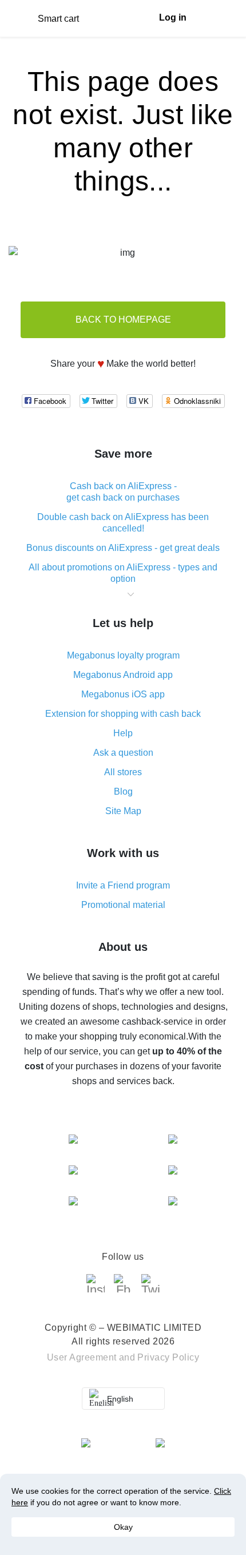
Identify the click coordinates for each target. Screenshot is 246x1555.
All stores (123, 772)
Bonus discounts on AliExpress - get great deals (123, 548)
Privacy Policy (168, 1357)
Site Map (123, 811)
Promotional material (123, 905)
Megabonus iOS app (123, 694)
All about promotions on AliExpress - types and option (123, 573)
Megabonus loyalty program (123, 655)
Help (123, 733)
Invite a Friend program (123, 885)
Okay (123, 1527)
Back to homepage (123, 319)
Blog (123, 791)
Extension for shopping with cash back (123, 714)
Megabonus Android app (123, 675)
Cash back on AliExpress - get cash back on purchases (123, 491)
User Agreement (82, 1357)
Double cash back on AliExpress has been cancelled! (123, 522)
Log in (173, 17)
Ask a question (123, 752)
